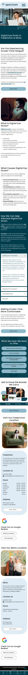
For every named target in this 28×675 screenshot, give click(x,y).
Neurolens (5, 299)
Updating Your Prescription (10, 255)
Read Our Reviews (8, 533)
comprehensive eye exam (14, 72)
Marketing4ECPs (13, 667)
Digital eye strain (6, 129)
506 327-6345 (8, 600)
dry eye (5, 228)
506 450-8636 (8, 474)
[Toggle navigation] (23, 5)
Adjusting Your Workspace (9, 289)
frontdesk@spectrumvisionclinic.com (14, 476)
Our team (3, 233)
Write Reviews (8, 538)
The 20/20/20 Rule (7, 294)
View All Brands (14, 410)
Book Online (13, 89)
